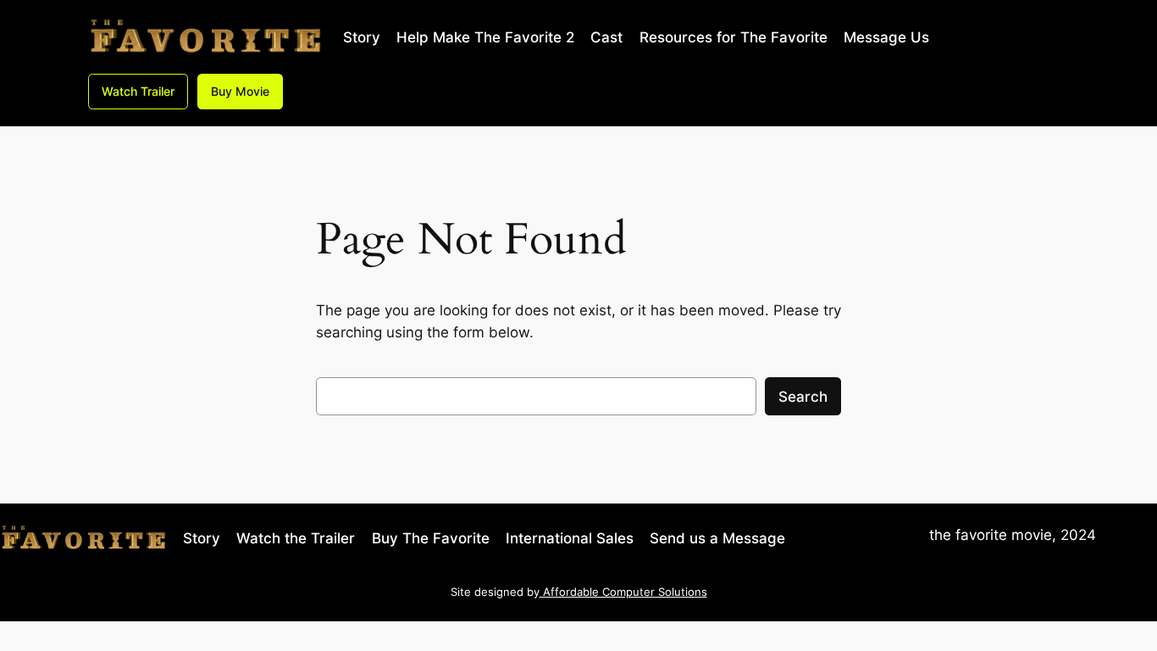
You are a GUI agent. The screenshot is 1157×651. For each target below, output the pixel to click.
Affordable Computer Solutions (623, 592)
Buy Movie (240, 91)
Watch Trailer (138, 91)
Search (803, 396)
